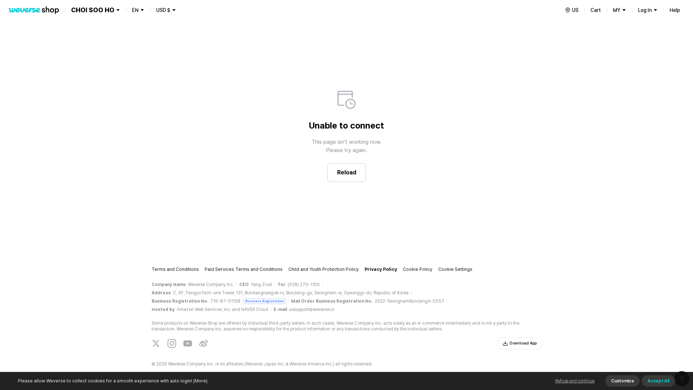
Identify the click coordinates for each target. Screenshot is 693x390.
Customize (622, 381)
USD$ (163, 10)
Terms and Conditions (175, 269)
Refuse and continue (574, 381)
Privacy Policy (381, 269)
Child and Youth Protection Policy (323, 269)
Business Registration (264, 301)
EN (135, 10)
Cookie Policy (417, 269)
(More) (200, 381)
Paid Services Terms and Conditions (244, 269)
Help (675, 10)
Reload (346, 172)
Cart (595, 10)
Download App (523, 343)
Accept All (658, 381)
